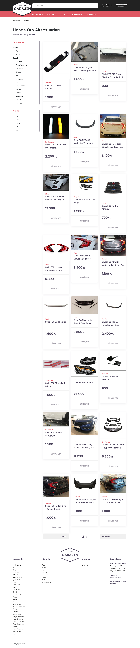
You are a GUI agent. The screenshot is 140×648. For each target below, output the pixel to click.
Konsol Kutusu (18, 619)
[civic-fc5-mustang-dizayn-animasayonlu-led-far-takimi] (84, 425)
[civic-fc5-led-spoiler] (56, 306)
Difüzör (19, 72)
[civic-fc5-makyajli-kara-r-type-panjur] (84, 305)
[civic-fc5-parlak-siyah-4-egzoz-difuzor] (56, 487)
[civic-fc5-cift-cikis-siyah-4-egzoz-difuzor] (113, 55)
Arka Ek (19, 61)
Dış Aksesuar (18, 96)
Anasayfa (16, 20)
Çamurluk (19, 68)
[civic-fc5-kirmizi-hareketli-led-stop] (56, 248)
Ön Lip (18, 100)
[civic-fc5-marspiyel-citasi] (56, 364)
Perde (15, 626)
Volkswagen (46, 582)
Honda (26, 20)
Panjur (18, 89)
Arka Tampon (21, 65)
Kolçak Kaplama (18, 617)
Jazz (18, 130)
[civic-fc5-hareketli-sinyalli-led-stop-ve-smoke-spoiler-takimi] (56, 182)
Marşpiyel (19, 79)
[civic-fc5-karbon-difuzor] (113, 187)
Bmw (44, 567)
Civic (17, 120)
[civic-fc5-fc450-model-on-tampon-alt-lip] (84, 124)
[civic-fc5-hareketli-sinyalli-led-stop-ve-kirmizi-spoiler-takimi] (113, 126)
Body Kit (16, 58)
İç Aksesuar (17, 614)
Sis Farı (19, 103)
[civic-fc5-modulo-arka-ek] (113, 361)
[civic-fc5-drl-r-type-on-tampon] (56, 126)
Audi (43, 565)
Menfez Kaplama (19, 621)
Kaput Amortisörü (19, 607)
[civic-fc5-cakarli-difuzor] (56, 60)
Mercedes (45, 575)
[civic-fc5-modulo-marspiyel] (56, 419)
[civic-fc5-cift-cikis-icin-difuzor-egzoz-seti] (84, 52)
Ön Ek (18, 82)
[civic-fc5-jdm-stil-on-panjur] (84, 183)
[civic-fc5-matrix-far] (84, 363)
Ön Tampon (20, 86)
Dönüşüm (16, 585)
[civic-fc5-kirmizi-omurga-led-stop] (84, 242)
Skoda (44, 577)
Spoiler (18, 93)
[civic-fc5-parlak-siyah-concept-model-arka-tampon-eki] (84, 483)
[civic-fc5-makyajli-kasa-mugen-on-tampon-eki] (113, 306)
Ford (43, 570)
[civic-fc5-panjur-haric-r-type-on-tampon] (113, 425)
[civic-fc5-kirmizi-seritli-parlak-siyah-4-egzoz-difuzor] (113, 245)
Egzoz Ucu (17, 634)
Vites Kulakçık (18, 629)
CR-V (18, 123)
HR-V (18, 127)
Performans (17, 631)
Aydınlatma (17, 47)
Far (17, 51)
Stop (18, 54)
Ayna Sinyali (17, 604)
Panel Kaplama (18, 624)
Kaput (18, 75)
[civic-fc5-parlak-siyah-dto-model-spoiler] (113, 483)
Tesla (44, 580)
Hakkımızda (85, 565)
